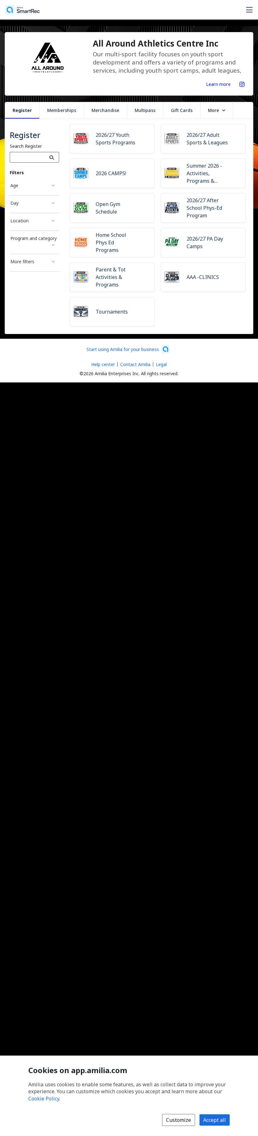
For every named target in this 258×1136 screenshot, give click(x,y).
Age (14, 185)
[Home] (22, 9)
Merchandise (105, 110)
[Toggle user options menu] (249, 10)
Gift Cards (182, 110)
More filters (22, 262)
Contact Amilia (135, 364)
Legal (161, 364)
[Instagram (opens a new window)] (242, 83)
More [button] (213, 110)
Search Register (26, 146)
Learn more (218, 84)
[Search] (51, 157)
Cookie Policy (43, 1098)
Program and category (33, 238)
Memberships (61, 110)
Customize (178, 1120)
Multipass (145, 110)
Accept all (214, 1120)
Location (19, 221)
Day (14, 203)
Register (22, 110)
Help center (103, 364)
